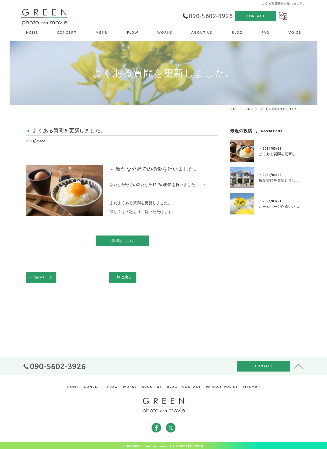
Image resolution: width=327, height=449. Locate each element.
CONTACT (256, 16)
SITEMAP (251, 387)
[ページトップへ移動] (299, 366)
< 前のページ (41, 277)
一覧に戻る (122, 277)
